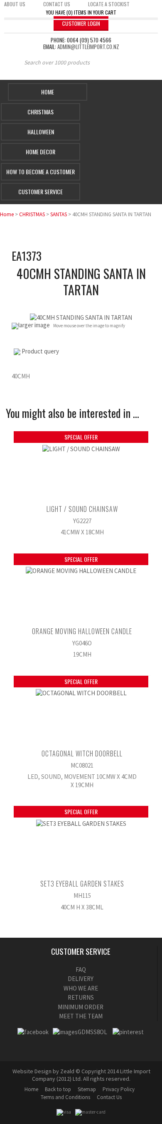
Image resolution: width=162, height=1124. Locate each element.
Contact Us (109, 1097)
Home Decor (40, 151)
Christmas (40, 111)
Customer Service (40, 191)
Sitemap (87, 1089)
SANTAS (58, 214)
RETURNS (81, 997)
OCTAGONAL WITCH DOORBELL (82, 753)
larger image (34, 325)
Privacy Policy (119, 1089)
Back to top (58, 1089)
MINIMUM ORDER (80, 1007)
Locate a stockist (109, 3)
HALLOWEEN (40, 131)
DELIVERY (80, 979)
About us (14, 3)
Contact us (56, 3)
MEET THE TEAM (81, 1016)
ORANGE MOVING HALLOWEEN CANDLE (82, 631)
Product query (40, 351)
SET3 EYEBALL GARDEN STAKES (82, 884)
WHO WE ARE (81, 988)
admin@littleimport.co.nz (88, 46)
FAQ (81, 969)
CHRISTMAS (32, 214)
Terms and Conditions (65, 1097)
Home (47, 91)
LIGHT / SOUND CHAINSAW (82, 509)
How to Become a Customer (40, 171)
